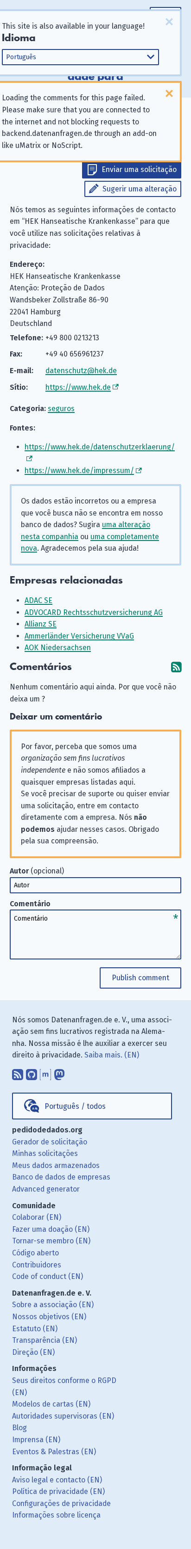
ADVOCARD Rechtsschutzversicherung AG (94, 612)
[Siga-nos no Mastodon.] (59, 1072)
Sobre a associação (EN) (53, 1304)
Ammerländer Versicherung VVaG (79, 636)
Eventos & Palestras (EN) (54, 1451)
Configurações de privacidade (61, 1503)
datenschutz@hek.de (81, 370)
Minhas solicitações (45, 1153)
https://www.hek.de (78, 387)
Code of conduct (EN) (47, 1276)
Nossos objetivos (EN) (49, 1316)
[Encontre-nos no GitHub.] (31, 1072)
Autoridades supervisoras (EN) (63, 1416)
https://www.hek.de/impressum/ (79, 470)
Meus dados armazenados (56, 1165)
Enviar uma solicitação (139, 169)
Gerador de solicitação (49, 1141)
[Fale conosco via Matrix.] (45, 1072)
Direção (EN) (33, 1352)
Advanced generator (46, 1189)
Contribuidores (36, 1264)
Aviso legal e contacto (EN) (57, 1479)
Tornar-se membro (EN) (51, 1240)
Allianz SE (41, 624)
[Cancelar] (169, 21)
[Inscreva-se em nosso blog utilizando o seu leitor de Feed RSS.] (17, 1072)
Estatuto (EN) (34, 1328)
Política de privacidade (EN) (58, 1491)
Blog (19, 1427)
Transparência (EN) (44, 1340)
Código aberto (35, 1252)
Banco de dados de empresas (61, 1177)
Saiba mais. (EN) (111, 1055)
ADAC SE (38, 600)
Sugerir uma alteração (139, 188)
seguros (61, 408)
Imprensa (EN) (36, 1439)
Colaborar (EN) (36, 1217)
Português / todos (75, 1106)
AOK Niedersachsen (58, 647)
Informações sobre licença (56, 1515)
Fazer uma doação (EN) (50, 1229)
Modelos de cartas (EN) (51, 1404)
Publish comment (140, 977)
